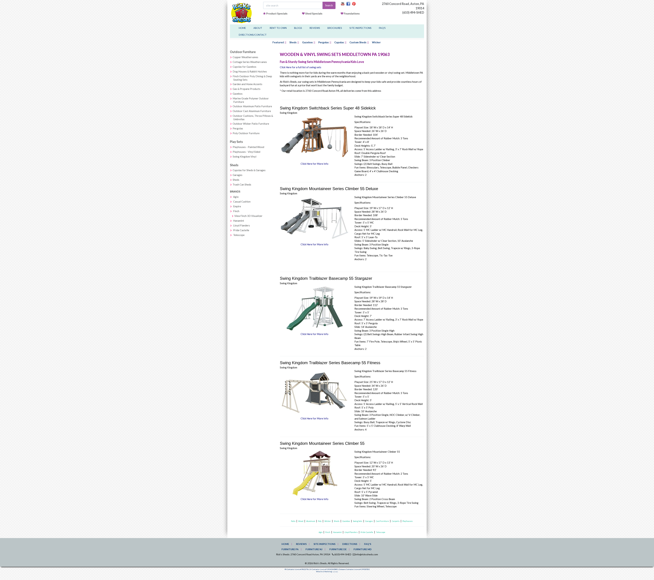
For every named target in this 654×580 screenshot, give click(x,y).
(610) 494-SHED (413, 12)
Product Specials (276, 13)
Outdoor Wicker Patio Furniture (251, 123)
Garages (237, 174)
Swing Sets (357, 521)
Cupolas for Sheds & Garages (249, 170)
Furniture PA (290, 549)
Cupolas (339, 42)
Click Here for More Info (314, 163)
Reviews (314, 27)
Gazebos (307, 42)
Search (329, 5)
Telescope (239, 234)
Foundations (352, 13)
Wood (300, 521)
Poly (320, 521)
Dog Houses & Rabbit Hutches (250, 71)
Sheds (293, 42)
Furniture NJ (314, 549)
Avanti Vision (335, 571)
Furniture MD (363, 549)
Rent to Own (278, 27)
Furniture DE (338, 549)
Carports (396, 521)
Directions (349, 543)
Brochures (335, 27)
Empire (237, 206)
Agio (236, 196)
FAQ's (382, 27)
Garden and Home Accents (247, 84)
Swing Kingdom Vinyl (244, 156)
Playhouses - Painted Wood (248, 146)
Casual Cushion (242, 201)
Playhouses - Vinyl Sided (246, 151)
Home (242, 27)
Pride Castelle (241, 230)
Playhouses (407, 521)
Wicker (376, 42)
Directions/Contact (253, 34)
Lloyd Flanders (241, 225)
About (257, 27)
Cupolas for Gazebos (244, 66)
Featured (278, 42)
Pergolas (323, 42)
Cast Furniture (382, 521)
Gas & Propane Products (246, 88)
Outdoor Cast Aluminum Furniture (252, 111)
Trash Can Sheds (242, 184)
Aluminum (310, 521)
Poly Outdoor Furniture (246, 133)
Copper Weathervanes (245, 57)
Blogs (298, 27)
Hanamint (238, 220)
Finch (236, 211)
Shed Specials (313, 13)
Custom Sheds (357, 42)
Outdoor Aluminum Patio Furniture (252, 106)
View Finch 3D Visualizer (248, 215)
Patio (293, 521)
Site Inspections (360, 27)
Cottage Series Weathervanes (250, 61)
